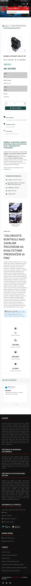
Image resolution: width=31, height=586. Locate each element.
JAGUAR (24, 460)
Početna (6, 26)
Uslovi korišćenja (6, 552)
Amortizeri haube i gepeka (8, 482)
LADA (5, 461)
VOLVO (25, 466)
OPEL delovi (21, 436)
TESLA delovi (9, 442)
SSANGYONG (4, 466)
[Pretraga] (27, 12)
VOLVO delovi (24, 442)
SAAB (19, 464)
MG (8, 463)
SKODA (24, 464)
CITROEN (21, 456)
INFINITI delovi (12, 429)
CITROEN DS (26, 456)
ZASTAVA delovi (8, 444)
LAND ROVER (14, 461)
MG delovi (20, 434)
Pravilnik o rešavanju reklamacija (9, 555)
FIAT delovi (12, 428)
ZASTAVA (4, 468)
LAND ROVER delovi (9, 433)
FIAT (28, 458)
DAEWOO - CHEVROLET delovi (14, 426)
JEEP (28, 460)
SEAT (21, 464)
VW (28, 466)
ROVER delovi (5, 439)
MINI (10, 463)
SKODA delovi (26, 439)
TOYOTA (21, 466)
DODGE (25, 458)
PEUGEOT (27, 463)
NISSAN (19, 463)
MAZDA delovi (5, 434)
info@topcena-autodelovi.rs (10, 518)
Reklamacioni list (6, 558)
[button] (14, 404)
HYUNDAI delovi (5, 429)
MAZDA (27, 461)
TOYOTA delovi (16, 442)
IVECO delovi (26, 429)
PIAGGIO (3, 464)
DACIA (6, 458)
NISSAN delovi (14, 436)
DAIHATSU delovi (25, 426)
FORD (3, 460)
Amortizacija (16, 499)
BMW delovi (21, 423)
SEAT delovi (19, 439)
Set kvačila (18, 480)
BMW (12, 456)
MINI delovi (26, 434)
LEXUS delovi (18, 433)
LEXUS (18, 461)
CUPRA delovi (26, 424)
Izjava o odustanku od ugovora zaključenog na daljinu (14, 567)
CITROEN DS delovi (17, 424)
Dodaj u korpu (16, 108)
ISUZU (17, 460)
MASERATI (23, 461)
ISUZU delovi (19, 429)
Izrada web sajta (16, 577)
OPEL (23, 463)
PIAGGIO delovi (9, 437)
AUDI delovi (15, 423)
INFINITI (14, 460)
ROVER (15, 464)
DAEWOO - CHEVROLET (13, 458)
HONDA (6, 460)
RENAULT (12, 464)
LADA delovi (23, 431)
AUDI (9, 456)
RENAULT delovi (25, 437)
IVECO (21, 460)
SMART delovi (5, 441)
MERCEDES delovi (13, 434)
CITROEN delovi (9, 424)
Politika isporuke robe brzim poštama (10, 570)
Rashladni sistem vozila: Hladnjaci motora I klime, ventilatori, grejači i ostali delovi (15, 493)
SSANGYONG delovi (13, 441)
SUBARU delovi (21, 441)
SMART (27, 464)
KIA (2, 461)
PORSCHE (8, 464)
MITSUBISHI (14, 463)
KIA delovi (17, 431)
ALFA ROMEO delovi (6, 423)
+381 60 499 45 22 (15, 8)
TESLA (17, 466)
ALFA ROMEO (4, 456)
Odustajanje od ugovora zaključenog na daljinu (13, 564)
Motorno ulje (5, 480)
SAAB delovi (12, 439)
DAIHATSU (21, 458)
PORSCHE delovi (17, 437)
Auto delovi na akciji (20, 497)
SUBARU (9, 466)
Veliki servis (26, 480)
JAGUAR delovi (5, 431)
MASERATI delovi (25, 433)
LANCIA (8, 461)
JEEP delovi (11, 431)
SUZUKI (13, 466)
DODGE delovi (5, 428)
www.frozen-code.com (8, 522)
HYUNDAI (10, 460)
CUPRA (3, 458)
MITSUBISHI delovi (6, 436)
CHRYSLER (16, 456)
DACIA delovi (5, 426)
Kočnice (12, 480)
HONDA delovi (25, 428)
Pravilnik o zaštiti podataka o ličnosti (10, 561)
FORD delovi (18, 428)
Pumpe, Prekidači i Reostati (18, 25)
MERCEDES (4, 463)
